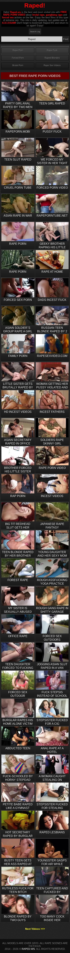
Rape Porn (18, 50)
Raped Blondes (52, 58)
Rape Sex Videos (52, 65)
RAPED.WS (28, 948)
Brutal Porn (17, 65)
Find (65, 39)
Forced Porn (18, 58)
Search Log (35, 31)
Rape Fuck (52, 50)
